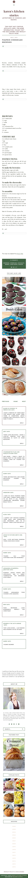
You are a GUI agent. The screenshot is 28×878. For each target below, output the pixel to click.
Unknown (6, 492)
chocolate (21, 263)
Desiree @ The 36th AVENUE (12, 623)
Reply (22, 423)
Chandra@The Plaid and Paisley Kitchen (11, 452)
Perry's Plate (20, 254)
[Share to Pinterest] (16, 267)
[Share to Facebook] (11, 267)
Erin (4, 604)
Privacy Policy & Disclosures (14, 872)
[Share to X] (13, 267)
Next (24, 401)
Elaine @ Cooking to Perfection (10, 409)
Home (16, 401)
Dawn (5, 473)
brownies (6, 263)
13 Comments (14, 260)
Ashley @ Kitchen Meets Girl (12, 535)
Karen (5, 552)
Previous (5, 401)
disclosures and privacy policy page (16, 32)
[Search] (22, 729)
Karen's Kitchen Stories (19, 875)
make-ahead (13, 264)
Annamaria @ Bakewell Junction (11, 569)
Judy (4, 431)
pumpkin (20, 264)
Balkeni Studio (18, 876)
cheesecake (13, 263)
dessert (7, 264)
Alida (5, 514)
